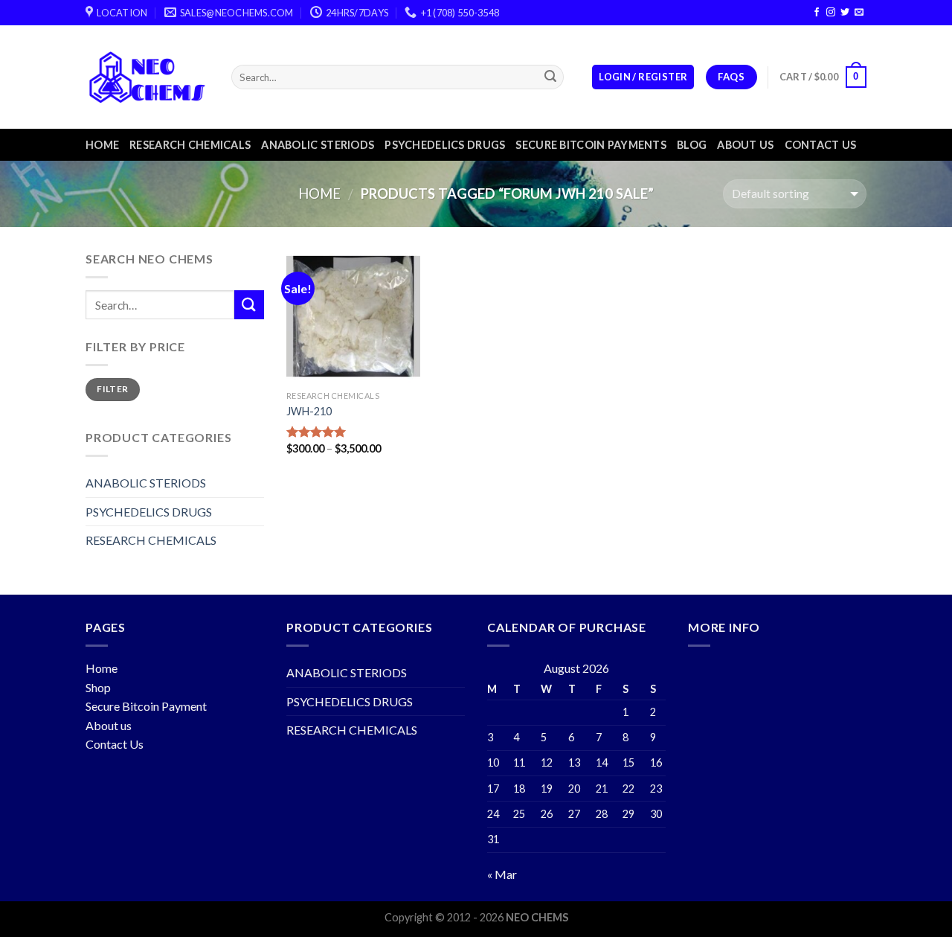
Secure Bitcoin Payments (590, 144)
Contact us (821, 144)
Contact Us (115, 744)
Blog (692, 144)
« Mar (502, 874)
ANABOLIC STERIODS (317, 144)
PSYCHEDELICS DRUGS (445, 144)
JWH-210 (309, 411)
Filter (112, 388)
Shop (98, 687)
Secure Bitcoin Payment (146, 706)
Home (102, 144)
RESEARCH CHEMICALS (190, 144)
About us (745, 144)
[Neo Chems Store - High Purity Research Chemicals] (147, 77)
